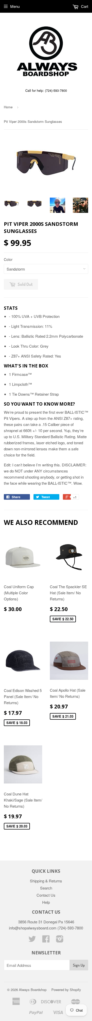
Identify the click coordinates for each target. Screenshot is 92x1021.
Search (46, 888)
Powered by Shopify (66, 989)
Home (8, 107)
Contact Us (46, 895)
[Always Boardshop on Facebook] (46, 940)
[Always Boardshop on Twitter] (32, 940)
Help (46, 902)
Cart (84, 6)
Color (8, 259)
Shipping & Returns (46, 880)
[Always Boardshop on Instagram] (60, 940)
